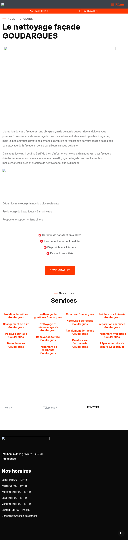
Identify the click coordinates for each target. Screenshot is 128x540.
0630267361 (90, 11)
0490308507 (42, 11)
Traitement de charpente (48, 350)
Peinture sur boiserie (112, 316)
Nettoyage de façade (80, 322)
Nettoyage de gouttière (48, 316)
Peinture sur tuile (16, 335)
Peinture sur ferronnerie (80, 343)
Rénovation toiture (48, 338)
